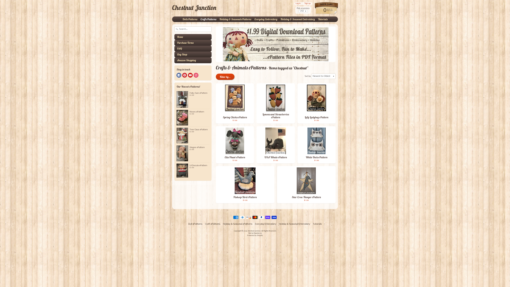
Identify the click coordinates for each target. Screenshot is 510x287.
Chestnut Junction (194, 8)
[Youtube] (190, 75)
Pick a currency (303, 8)
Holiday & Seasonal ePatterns (235, 19)
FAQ (179, 48)
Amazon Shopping (186, 60)
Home (180, 37)
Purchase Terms (185, 42)
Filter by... (225, 77)
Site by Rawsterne (255, 233)
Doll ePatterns (189, 19)
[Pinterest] (184, 75)
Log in (298, 4)
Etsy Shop (182, 54)
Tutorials (323, 19)
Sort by (308, 76)
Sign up (307, 4)
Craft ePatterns (208, 19)
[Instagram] (196, 75)
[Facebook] (179, 75)
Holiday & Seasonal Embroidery (297, 19)
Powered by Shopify (255, 235)
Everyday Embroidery (265, 19)
